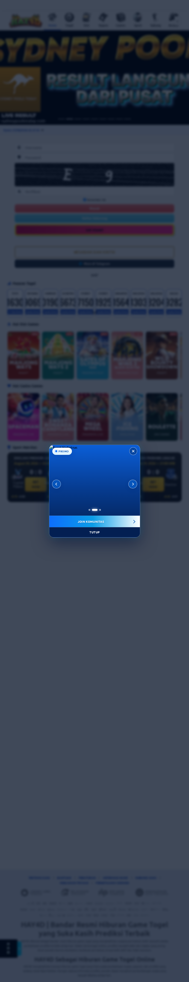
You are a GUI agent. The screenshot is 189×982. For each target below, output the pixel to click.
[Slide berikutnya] (132, 483)
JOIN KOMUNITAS (90, 521)
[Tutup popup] (133, 451)
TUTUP (94, 532)
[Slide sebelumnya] (56, 483)
